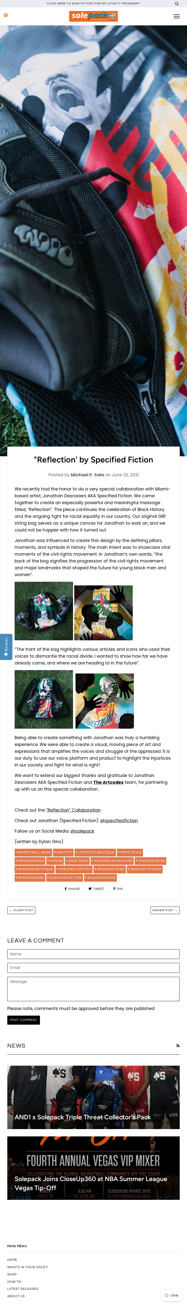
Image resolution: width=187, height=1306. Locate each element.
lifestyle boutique (96, 852)
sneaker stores (146, 869)
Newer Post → (165, 910)
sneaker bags (151, 861)
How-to (14, 1282)
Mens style (131, 852)
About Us (16, 1296)
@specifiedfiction (119, 821)
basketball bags (34, 852)
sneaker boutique (35, 869)
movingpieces (31, 861)
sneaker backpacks (113, 861)
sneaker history (75, 869)
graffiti (64, 852)
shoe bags (78, 861)
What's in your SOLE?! (27, 1267)
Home (12, 1260)
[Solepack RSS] (178, 1045)
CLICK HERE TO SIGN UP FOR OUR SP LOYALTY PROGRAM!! (93, 3)
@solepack (82, 831)
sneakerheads (102, 877)
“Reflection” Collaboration (73, 810)
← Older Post (21, 910)
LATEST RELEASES (22, 1289)
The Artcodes (108, 782)
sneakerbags (31, 877)
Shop (12, 1274)
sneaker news (111, 869)
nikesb (56, 861)
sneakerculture (66, 877)
